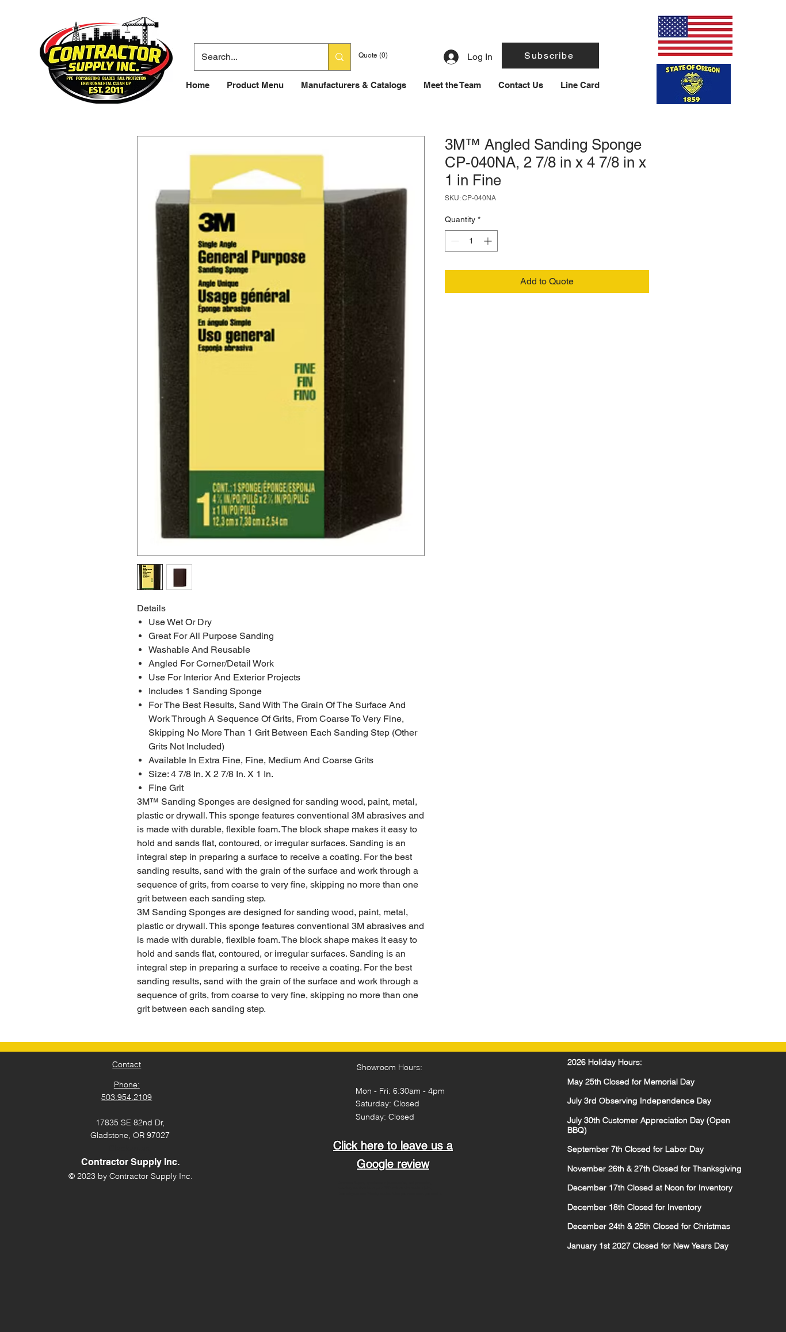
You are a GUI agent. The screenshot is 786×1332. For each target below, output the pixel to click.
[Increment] (489, 241)
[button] (550, 55)
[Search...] (339, 57)
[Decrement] (454, 241)
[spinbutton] (471, 241)
